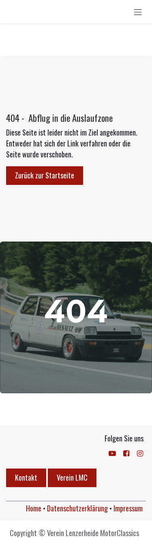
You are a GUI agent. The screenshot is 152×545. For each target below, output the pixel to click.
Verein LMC (72, 477)
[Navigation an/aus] (138, 11)
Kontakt (26, 477)
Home (33, 508)
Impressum (128, 508)
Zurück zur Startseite (44, 175)
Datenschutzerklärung (77, 508)
